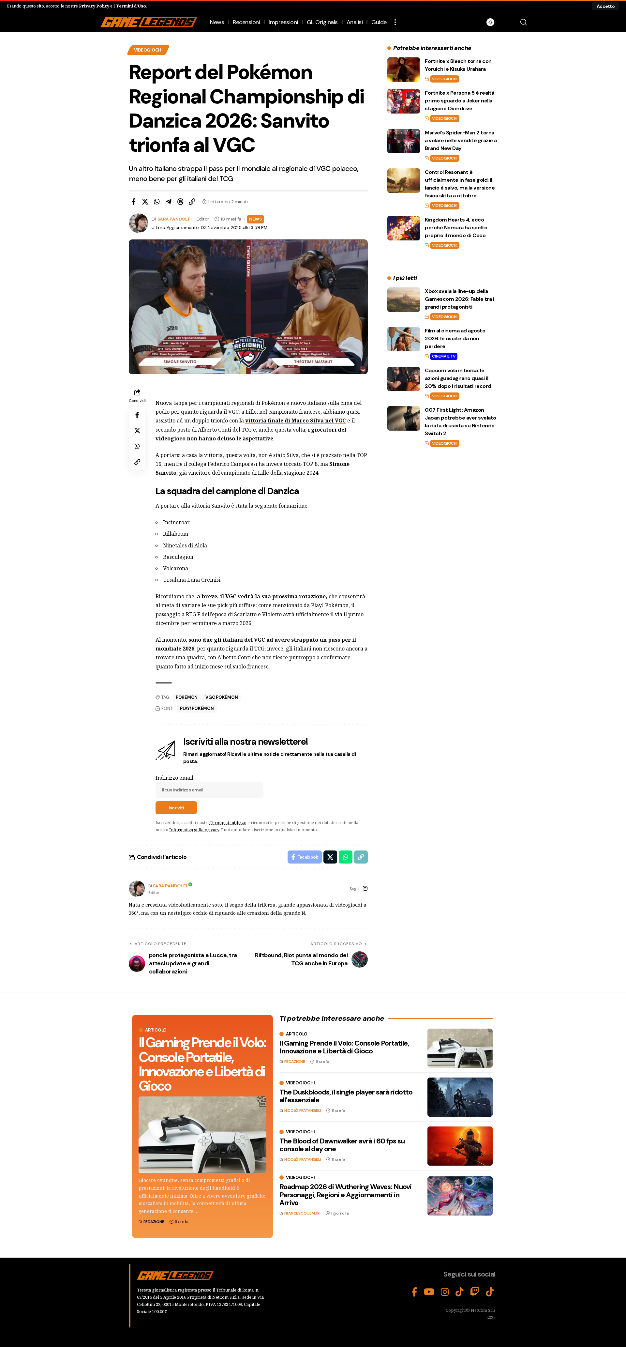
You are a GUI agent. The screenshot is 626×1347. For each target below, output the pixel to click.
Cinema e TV (443, 356)
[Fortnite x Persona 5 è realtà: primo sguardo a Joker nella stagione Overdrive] (403, 101)
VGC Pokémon (221, 697)
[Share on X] (145, 201)
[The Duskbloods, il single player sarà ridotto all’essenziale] (460, 1097)
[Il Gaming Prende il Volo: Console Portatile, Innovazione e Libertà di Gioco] (202, 1134)
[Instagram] (365, 889)
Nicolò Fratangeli (302, 1110)
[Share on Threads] (180, 201)
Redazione (153, 1221)
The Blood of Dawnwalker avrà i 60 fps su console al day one (342, 1145)
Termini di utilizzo (228, 822)
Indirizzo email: (175, 777)
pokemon (187, 697)
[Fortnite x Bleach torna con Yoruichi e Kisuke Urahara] (403, 69)
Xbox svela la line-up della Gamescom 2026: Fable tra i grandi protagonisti (459, 299)
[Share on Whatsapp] (156, 201)
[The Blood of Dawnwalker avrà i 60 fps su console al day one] (460, 1146)
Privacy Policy (94, 6)
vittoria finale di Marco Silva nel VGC (295, 420)
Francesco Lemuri (302, 1213)
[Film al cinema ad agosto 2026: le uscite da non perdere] (403, 339)
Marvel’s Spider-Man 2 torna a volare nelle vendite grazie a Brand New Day (461, 140)
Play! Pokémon (197, 708)
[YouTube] (429, 1292)
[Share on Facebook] (133, 201)
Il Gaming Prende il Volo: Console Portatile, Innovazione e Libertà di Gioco (202, 1063)
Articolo (156, 1030)
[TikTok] (459, 1292)
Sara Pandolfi (174, 219)
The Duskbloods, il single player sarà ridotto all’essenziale (345, 1096)
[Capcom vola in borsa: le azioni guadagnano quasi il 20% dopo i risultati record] (403, 379)
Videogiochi (148, 50)
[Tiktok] (490, 1292)
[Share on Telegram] (168, 201)
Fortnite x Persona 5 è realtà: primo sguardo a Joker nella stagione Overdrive (460, 100)
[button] (605, 6)
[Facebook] (414, 1292)
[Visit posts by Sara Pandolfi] (137, 888)
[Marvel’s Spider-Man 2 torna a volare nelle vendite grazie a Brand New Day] (403, 141)
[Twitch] (475, 1292)
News (255, 219)
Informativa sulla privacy (194, 830)
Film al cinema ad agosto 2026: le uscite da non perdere (455, 338)
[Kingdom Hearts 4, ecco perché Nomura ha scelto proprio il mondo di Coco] (403, 228)
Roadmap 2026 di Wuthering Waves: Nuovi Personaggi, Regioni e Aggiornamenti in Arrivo (345, 1194)
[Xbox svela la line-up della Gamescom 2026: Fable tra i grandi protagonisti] (403, 299)
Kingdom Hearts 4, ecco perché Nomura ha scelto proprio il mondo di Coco (456, 227)
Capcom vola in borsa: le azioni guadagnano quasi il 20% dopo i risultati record (458, 378)
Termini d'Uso (131, 6)
